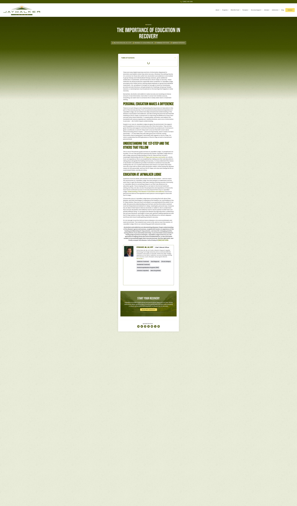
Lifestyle (266, 10)
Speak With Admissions (148, 309)
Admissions (275, 10)
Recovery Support (256, 10)
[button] (175, 57)
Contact (290, 10)
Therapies (245, 10)
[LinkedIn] (164, 278)
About (217, 10)
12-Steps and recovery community (154, 157)
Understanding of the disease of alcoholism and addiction (146, 191)
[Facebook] (145, 278)
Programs (225, 10)
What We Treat (235, 10)
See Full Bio (140, 258)
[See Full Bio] (144, 258)
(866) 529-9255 (163, 240)
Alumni (149, 25)
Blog (282, 10)
